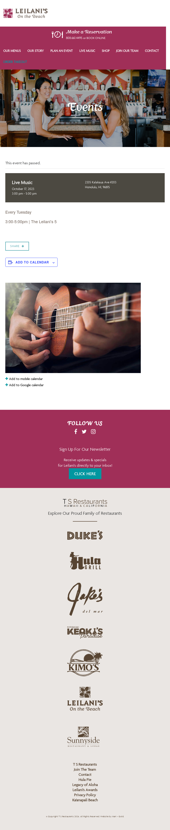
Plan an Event (61, 50)
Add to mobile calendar (25, 379)
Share (14, 246)
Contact (152, 50)
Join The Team (85, 769)
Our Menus (12, 50)
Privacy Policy (85, 795)
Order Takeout (15, 62)
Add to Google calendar (26, 385)
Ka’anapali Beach (85, 800)
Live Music (87, 50)
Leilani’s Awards (85, 789)
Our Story (35, 50)
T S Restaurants (85, 764)
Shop (106, 50)
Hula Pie (85, 779)
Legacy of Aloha (85, 784)
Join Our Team (127, 50)
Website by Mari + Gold (112, 816)
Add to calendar (32, 262)
